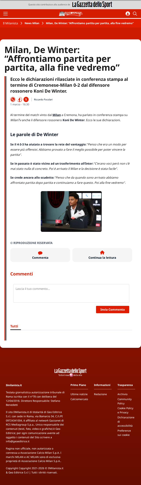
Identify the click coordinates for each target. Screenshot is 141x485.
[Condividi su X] (26, 99)
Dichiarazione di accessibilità (126, 422)
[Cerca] (135, 13)
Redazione (100, 394)
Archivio (122, 394)
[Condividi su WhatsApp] (12, 99)
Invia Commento (112, 309)
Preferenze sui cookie (124, 433)
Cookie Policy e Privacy (125, 410)
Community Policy (125, 401)
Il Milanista (10, 23)
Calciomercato (79, 399)
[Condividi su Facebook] (19, 99)
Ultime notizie (79, 394)
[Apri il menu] (5, 13)
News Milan (32, 23)
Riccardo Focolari (43, 99)
